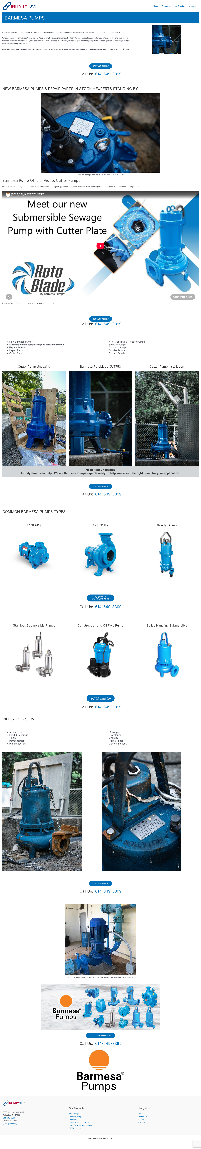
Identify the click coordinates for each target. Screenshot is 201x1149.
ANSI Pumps (74, 1114)
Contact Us (166, 6)
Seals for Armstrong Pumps (80, 1125)
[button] (185, 6)
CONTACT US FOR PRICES (101, 1036)
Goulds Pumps (75, 1119)
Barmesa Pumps (75, 1117)
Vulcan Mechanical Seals (79, 1122)
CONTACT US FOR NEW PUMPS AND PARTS (100, 698)
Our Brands (179, 6)
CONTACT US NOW (101, 66)
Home (155, 6)
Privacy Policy (143, 1122)
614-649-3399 (108, 74)
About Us (193, 6)
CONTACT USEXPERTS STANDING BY (100, 598)
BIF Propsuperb (75, 1128)
